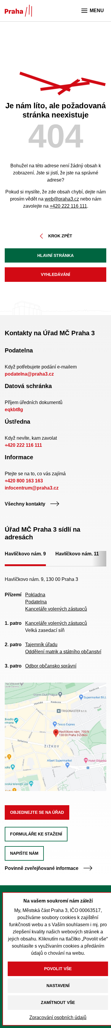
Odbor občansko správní (50, 665)
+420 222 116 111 (68, 206)
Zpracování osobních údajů (57, 1017)
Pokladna (35, 594)
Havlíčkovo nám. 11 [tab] (77, 553)
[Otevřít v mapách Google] (55, 736)
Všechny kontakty (25, 503)
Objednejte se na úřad (37, 812)
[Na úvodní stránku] (18, 11)
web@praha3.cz (62, 198)
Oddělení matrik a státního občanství (63, 651)
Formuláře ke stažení (36, 834)
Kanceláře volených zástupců (56, 608)
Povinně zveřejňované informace (41, 868)
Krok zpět (60, 235)
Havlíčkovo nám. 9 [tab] (25, 553)
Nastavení (58, 985)
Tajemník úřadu (41, 644)
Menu (97, 10)
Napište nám (24, 853)
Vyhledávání (55, 274)
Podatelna (36, 601)
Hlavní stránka (55, 255)
